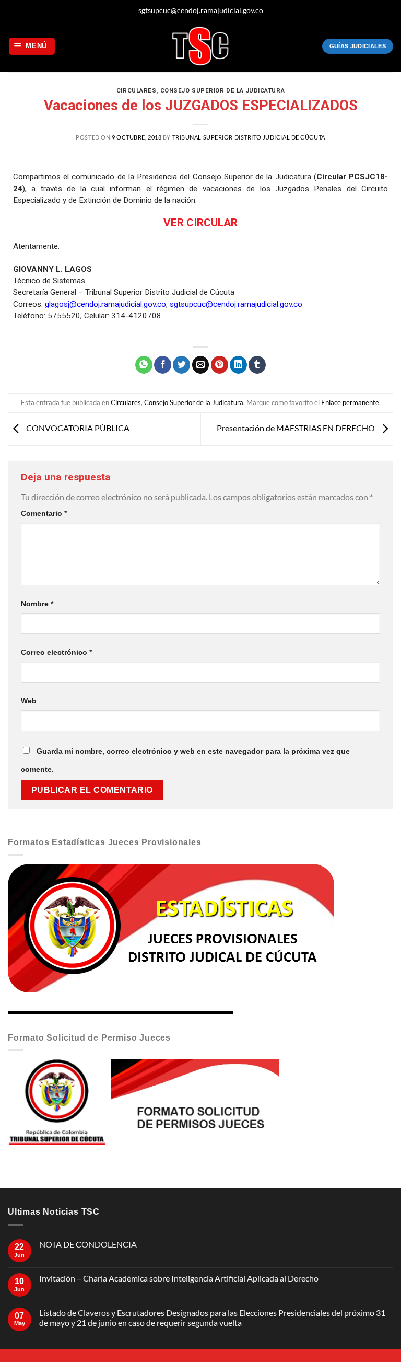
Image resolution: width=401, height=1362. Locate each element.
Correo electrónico (56, 652)
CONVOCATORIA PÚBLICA (77, 428)
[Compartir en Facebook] (162, 365)
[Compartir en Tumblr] (257, 365)
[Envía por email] (200, 365)
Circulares (136, 90)
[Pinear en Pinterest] (219, 365)
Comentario (44, 513)
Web (29, 701)
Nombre (37, 603)
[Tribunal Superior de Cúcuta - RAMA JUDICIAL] (200, 46)
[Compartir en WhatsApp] (143, 365)
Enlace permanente (350, 402)
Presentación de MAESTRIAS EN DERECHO (296, 428)
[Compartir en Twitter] (181, 365)
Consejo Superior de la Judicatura (222, 90)
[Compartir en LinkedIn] (238, 365)
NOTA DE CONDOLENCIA (88, 1244)
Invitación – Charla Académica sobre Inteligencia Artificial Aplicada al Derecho (179, 1278)
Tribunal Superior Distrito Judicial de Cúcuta (248, 137)
